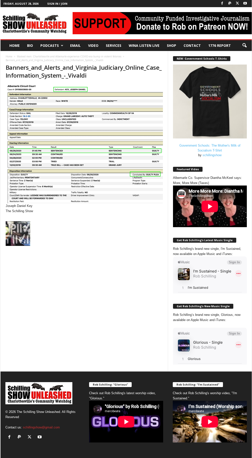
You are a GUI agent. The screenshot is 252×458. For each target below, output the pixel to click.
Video (93, 45)
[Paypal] (230, 3)
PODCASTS (49, 45)
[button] (244, 45)
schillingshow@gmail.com (41, 427)
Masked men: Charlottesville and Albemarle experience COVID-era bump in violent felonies (69, 56)
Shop (171, 45)
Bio (30, 45)
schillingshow (212, 155)
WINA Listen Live (144, 45)
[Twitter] (237, 3)
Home (14, 45)
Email (75, 45)
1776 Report (219, 45)
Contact (192, 45)
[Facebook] (222, 3)
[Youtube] (245, 3)
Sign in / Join (57, 3)
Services (113, 45)
